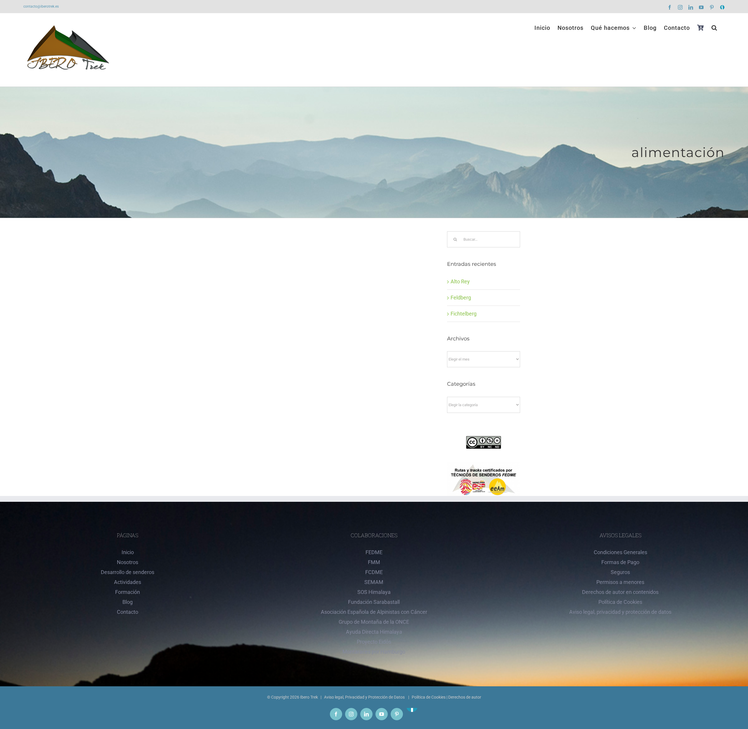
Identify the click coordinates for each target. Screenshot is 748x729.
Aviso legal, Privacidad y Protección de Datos (365, 697)
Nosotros (127, 562)
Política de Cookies (620, 602)
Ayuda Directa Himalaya (374, 632)
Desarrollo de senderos (127, 572)
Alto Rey (460, 281)
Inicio (128, 552)
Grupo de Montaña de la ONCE (374, 622)
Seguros (620, 572)
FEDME (374, 552)
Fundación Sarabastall (374, 602)
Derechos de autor (464, 697)
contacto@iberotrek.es (41, 6)
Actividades (127, 582)
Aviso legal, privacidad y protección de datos (620, 612)
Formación (127, 592)
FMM (374, 562)
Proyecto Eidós (374, 642)
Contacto (127, 612)
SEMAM (373, 582)
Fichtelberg (464, 314)
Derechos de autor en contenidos (620, 592)
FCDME (374, 572)
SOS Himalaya (374, 592)
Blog (127, 602)
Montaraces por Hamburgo (373, 652)
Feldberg (461, 297)
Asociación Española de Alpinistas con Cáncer (374, 612)
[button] (714, 28)
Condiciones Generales (620, 552)
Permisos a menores (620, 582)
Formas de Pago (620, 562)
